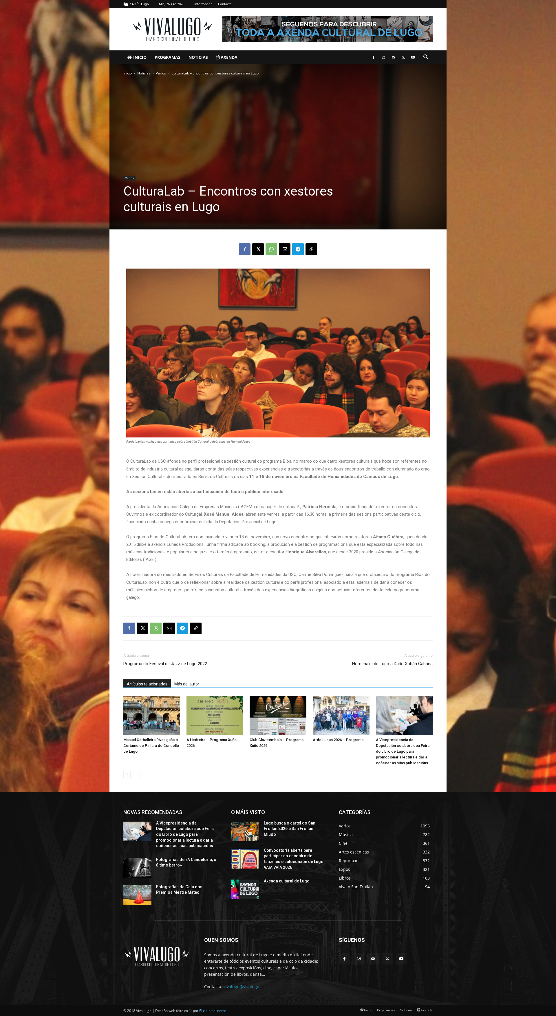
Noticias (198, 57)
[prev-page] (127, 774)
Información (203, 4)
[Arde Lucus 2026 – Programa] (341, 715)
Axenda (228, 57)
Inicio (139, 57)
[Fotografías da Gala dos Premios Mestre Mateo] (137, 895)
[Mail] (393, 57)
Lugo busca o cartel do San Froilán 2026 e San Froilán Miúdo (289, 829)
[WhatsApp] (271, 249)
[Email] (284, 249)
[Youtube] (413, 57)
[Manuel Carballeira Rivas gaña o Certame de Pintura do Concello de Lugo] (151, 715)
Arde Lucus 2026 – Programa (338, 740)
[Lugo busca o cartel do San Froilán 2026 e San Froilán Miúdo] (245, 831)
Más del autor (186, 684)
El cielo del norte (212, 1010)
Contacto (225, 4)
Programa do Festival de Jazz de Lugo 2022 (165, 663)
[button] (426, 58)
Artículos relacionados (147, 684)
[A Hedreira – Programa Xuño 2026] (214, 715)
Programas (167, 57)
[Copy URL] (311, 249)
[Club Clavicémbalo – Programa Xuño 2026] (278, 715)
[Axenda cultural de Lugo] (245, 889)
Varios (161, 73)
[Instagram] (383, 57)
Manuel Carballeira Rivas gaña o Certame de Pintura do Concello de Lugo (151, 746)
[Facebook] (373, 57)
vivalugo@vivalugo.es (244, 986)
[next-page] (136, 774)
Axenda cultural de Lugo (287, 881)
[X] (403, 57)
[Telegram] (298, 249)
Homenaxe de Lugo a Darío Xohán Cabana (392, 663)
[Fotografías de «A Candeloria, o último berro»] (137, 868)
